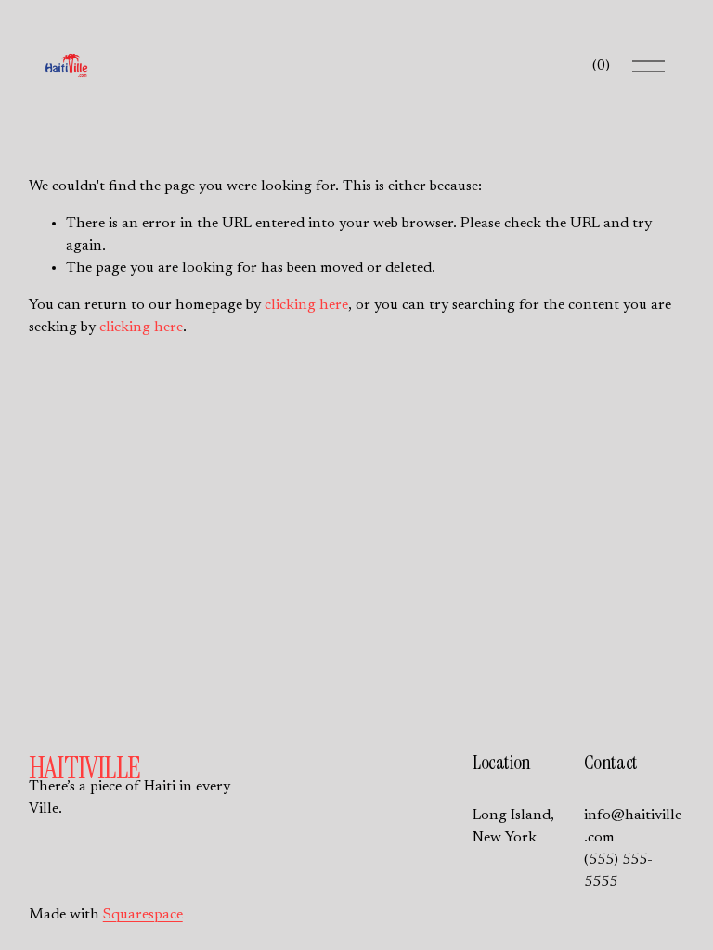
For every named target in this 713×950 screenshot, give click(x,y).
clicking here (306, 305)
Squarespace (143, 914)
